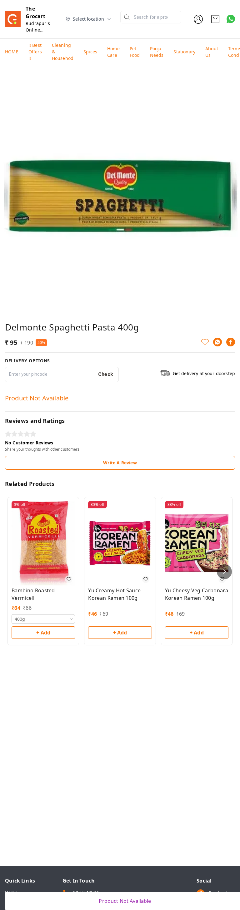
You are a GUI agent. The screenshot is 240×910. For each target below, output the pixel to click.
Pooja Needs (157, 52)
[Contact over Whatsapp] (231, 19)
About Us (211, 52)
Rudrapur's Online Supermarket (39, 29)
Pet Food (135, 52)
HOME (11, 52)
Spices (90, 52)
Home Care (113, 52)
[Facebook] (230, 342)
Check (105, 374)
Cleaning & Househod (62, 51)
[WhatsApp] (217, 342)
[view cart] (215, 19)
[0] (215, 19)
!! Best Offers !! (35, 51)
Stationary (184, 52)
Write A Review (120, 463)
